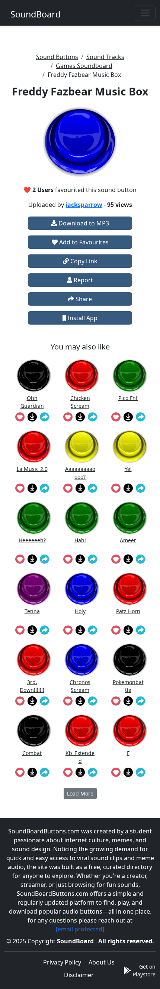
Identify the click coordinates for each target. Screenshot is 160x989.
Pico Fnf (128, 397)
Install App (81, 318)
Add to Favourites (83, 242)
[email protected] (80, 929)
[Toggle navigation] (145, 13)
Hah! (80, 540)
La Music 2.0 (32, 468)
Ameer (128, 540)
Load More (80, 793)
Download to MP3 (83, 223)
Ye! (128, 468)
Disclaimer (79, 975)
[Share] (44, 417)
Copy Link (83, 261)
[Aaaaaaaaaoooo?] (81, 446)
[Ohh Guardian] (33, 375)
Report (82, 280)
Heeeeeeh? (32, 540)
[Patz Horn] (129, 588)
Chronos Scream (80, 686)
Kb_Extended (80, 756)
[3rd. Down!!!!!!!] (33, 659)
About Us (102, 962)
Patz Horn (128, 611)
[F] (129, 730)
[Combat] (33, 730)
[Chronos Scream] (81, 659)
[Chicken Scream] (81, 375)
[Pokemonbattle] (129, 659)
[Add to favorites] (20, 417)
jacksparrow (83, 205)
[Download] (32, 417)
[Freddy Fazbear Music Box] (80, 142)
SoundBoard (76, 941)
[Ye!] (129, 446)
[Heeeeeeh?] (33, 517)
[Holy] (81, 588)
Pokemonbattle (128, 686)
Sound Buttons (57, 57)
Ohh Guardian (32, 401)
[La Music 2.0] (33, 446)
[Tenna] (33, 588)
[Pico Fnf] (129, 375)
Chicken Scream (80, 401)
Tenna (32, 611)
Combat (32, 753)
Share (83, 299)
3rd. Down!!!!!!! (32, 686)
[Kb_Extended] (81, 730)
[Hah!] (81, 517)
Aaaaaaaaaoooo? (80, 472)
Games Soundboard (84, 66)
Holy (80, 611)
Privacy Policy (62, 962)
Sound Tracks (105, 57)
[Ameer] (129, 517)
